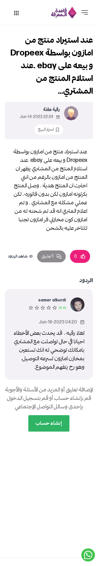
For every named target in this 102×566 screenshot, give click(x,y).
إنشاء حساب (48, 423)
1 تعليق (47, 256)
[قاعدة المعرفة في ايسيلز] (63, 12)
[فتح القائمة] (84, 12)
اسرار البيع (46, 129)
